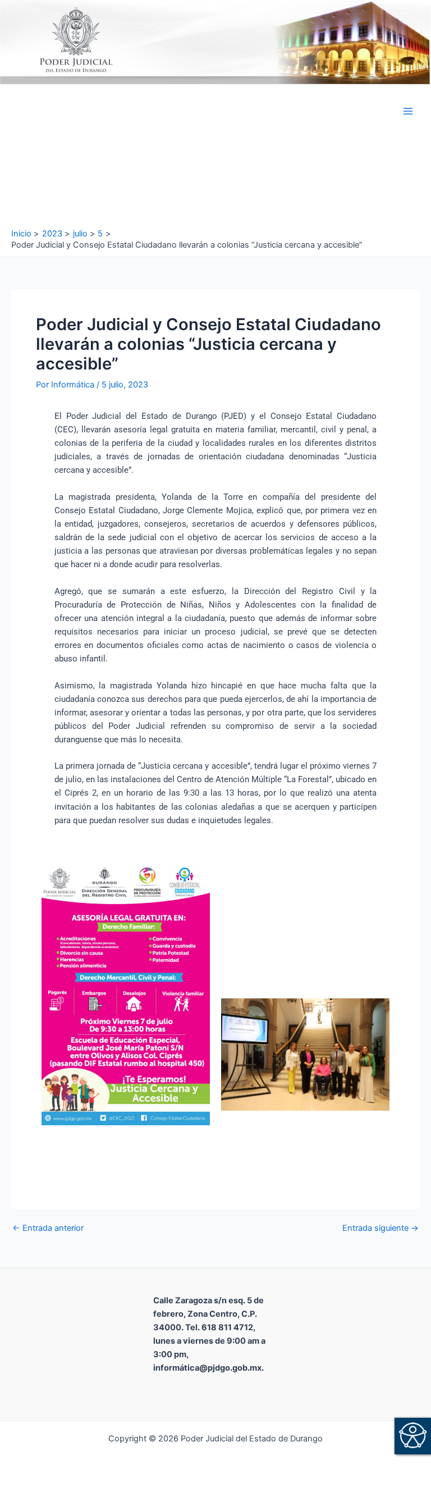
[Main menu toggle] (408, 111)
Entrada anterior (48, 1228)
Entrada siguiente (380, 1228)
